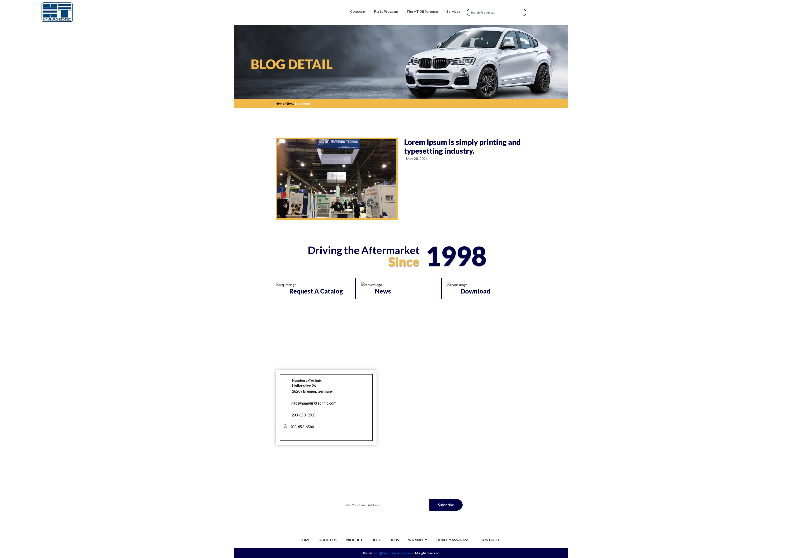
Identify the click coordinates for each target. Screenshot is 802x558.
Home (305, 540)
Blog (376, 540)
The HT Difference (422, 11)
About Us (328, 540)
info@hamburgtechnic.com (313, 403)
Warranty (417, 540)
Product (354, 540)
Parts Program (386, 11)
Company (358, 11)
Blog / (290, 103)
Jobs (394, 540)
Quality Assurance (453, 540)
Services (453, 11)
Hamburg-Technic (307, 380)
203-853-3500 (303, 415)
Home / (281, 103)
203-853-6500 (302, 427)
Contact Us (491, 540)
